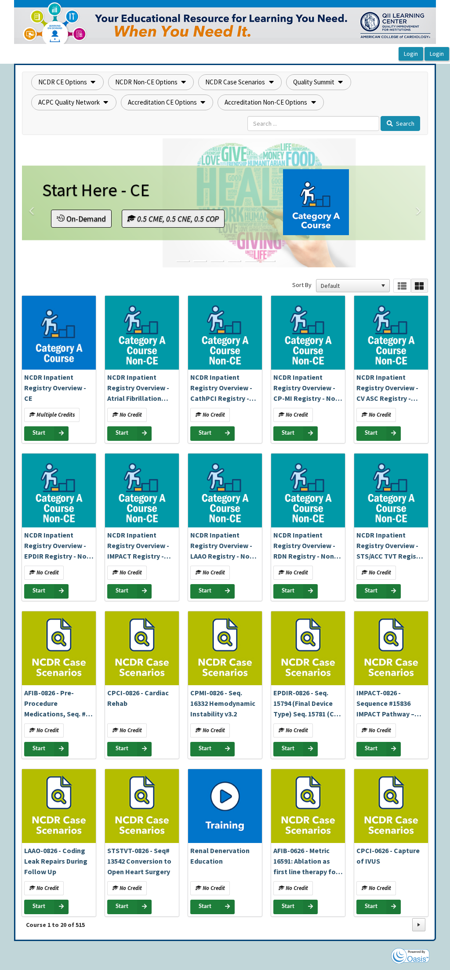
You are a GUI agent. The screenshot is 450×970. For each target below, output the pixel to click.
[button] (67, 82)
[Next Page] (418, 924)
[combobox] (349, 285)
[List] (401, 286)
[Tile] (419, 286)
